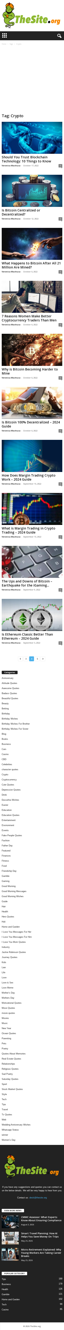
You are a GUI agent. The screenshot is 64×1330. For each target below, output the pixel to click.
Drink (4, 795)
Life (3, 972)
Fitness (5, 861)
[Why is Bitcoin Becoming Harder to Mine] (32, 350)
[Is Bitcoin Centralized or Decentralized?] (32, 191)
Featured (6, 850)
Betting (5, 708)
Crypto (5, 774)
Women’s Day (9, 1140)
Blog (4, 734)
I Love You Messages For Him (17, 937)
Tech (4, 1099)
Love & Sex (7, 982)
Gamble (5, 876)
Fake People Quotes (12, 835)
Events (5, 830)
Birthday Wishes (10, 718)
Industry (6, 947)
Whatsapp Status (10, 1130)
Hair (4, 906)
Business (6, 744)
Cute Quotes (8, 784)
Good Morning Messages (14, 891)
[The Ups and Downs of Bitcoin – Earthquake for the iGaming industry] (32, 562)
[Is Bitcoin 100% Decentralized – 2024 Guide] (32, 403)
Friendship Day (9, 871)
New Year (6, 1028)
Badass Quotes (9, 693)
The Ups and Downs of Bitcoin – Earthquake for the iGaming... (27, 583)
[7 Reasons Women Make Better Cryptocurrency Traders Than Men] (32, 297)
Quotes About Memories (14, 1053)
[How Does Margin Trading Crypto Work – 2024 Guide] (32, 456)
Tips (4, 1104)
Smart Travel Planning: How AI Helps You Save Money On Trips (40, 1235)
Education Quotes (10, 815)
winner (5, 1135)
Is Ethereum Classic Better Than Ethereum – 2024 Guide (27, 636)
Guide (5, 901)
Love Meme (7, 987)
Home (4, 44)
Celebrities (7, 764)
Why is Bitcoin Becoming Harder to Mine (30, 371)
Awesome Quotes (10, 688)
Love (4, 977)
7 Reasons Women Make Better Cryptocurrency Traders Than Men (29, 318)
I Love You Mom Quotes (14, 942)
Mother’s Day (8, 992)
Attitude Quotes (9, 683)
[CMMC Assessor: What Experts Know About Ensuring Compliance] (10, 1221)
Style (4, 1094)
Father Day (7, 845)
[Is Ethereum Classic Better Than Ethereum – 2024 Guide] (32, 615)
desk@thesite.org (38, 1197)
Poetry (5, 1048)
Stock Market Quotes (12, 1089)
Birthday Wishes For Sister (15, 729)
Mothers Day (8, 998)
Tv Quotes (7, 1114)
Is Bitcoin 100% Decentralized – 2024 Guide (31, 424)
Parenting (6, 1038)
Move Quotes (8, 1008)
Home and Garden (11, 927)
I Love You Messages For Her (16, 932)
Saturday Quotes (10, 1079)
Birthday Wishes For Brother (16, 724)
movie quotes (8, 1013)
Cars (4, 749)
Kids (4, 962)
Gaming (5, 881)
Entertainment (9, 820)
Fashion (6, 840)
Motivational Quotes (12, 1003)
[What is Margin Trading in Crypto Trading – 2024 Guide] (32, 509)
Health (5, 911)
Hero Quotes (8, 916)
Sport (4, 1084)
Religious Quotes (10, 1069)
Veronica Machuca (11, 165)
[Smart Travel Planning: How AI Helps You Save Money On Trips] (10, 1238)
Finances (6, 855)
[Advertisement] (32, 79)
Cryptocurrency (9, 779)
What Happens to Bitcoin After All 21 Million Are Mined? (31, 265)
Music (5, 1023)
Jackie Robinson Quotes (14, 952)
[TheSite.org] (32, 15)
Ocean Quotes (9, 1033)
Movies (5, 1018)
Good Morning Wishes (13, 896)
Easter (5, 805)
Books (5, 739)
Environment (8, 825)
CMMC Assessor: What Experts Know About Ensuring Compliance (41, 1218)
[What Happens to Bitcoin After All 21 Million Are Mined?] (32, 244)
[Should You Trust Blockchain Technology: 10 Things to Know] (32, 138)
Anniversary (7, 678)
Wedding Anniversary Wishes (16, 1124)
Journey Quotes (9, 957)
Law (4, 967)
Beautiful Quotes (10, 698)
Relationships (8, 1064)
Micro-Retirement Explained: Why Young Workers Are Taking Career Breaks (41, 1253)
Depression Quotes (11, 789)
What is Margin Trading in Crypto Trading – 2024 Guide (28, 530)
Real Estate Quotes (11, 1058)
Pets (4, 1043)
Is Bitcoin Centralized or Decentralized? (21, 212)
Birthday (6, 713)
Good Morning (9, 886)
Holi (3, 921)
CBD (4, 759)
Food (4, 866)
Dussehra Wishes (10, 800)
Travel (5, 1109)
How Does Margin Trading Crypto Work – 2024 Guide (28, 477)
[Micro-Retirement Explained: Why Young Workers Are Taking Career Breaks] (10, 1254)
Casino (5, 754)
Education (7, 810)
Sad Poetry (7, 1074)
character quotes (10, 769)
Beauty (5, 703)
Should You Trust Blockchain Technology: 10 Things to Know (26, 159)
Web (4, 1119)
